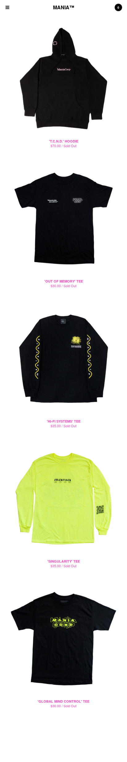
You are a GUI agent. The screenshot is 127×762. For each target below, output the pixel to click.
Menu (7, 7)
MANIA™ (63, 7)
